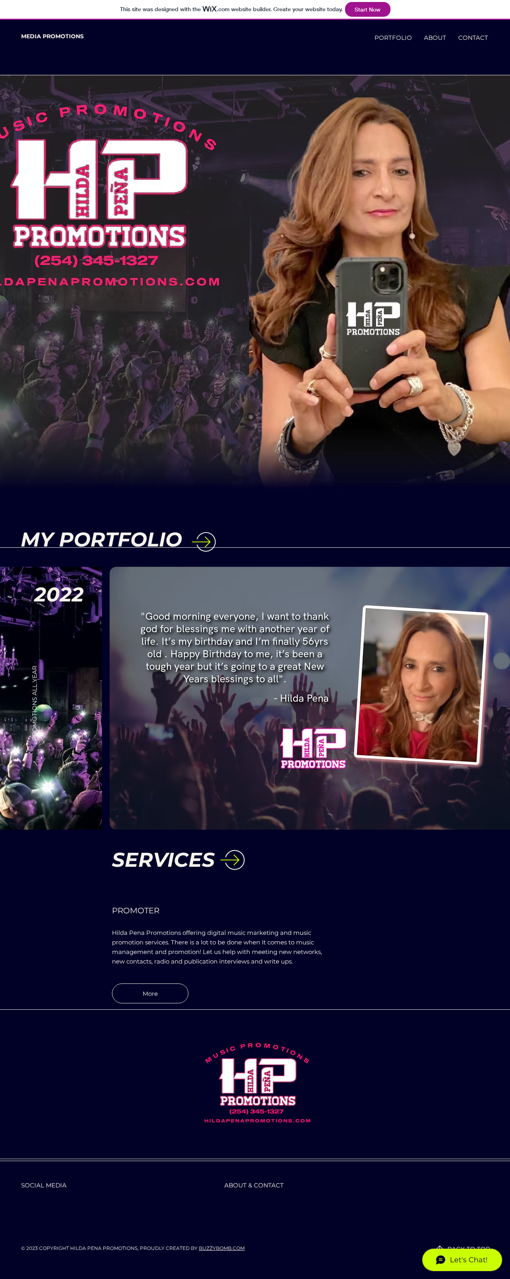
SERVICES (163, 860)
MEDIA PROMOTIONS (52, 36)
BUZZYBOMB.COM (222, 1248)
